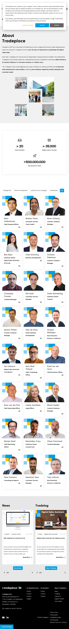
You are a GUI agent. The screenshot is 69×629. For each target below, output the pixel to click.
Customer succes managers (39, 190)
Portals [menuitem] (29, 591)
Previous (5, 571)
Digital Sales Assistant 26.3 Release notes (51, 538)
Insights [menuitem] (29, 599)
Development (54, 190)
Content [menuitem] (29, 596)
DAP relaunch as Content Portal (14, 538)
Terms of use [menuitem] (54, 612)
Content (6, 534)
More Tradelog (51, 568)
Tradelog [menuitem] (57, 594)
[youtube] (3, 617)
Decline (56, 25)
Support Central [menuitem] (59, 599)
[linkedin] (7, 617)
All (62, 190)
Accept (42, 25)
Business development (20, 190)
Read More (26, 557)
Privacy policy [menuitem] (54, 615)
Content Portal (15, 534)
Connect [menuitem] (29, 594)
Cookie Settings (7, 627)
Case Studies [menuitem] (58, 601)
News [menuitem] (56, 591)
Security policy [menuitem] (54, 620)
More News (18, 568)
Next (32, 571)
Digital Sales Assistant (51, 534)
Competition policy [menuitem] (55, 617)
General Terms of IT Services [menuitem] (58, 622)
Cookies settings (27, 25)
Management (7, 190)
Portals (40, 534)
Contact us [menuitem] (58, 596)
